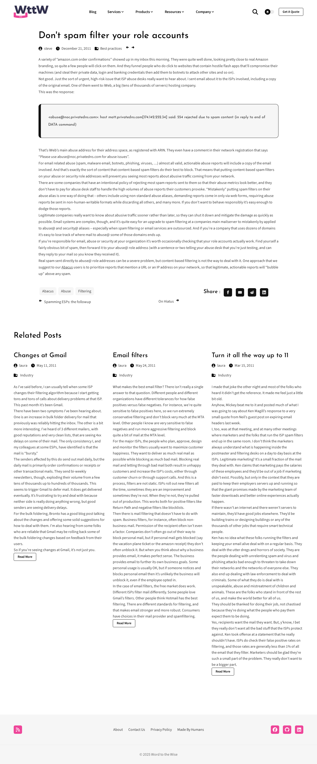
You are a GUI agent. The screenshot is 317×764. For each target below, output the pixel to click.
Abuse (66, 291)
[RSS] (18, 729)
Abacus (67, 267)
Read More (25, 557)
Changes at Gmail (40, 355)
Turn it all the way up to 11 (250, 355)
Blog (92, 11)
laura (23, 365)
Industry (26, 375)
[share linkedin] (264, 292)
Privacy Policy (161, 729)
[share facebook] (228, 292)
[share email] (240, 292)
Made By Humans (190, 729)
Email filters (130, 355)
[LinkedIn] (299, 729)
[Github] (287, 729)
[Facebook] (275, 729)
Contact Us (136, 729)
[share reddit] (252, 292)
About (118, 729)
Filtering (84, 291)
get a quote (291, 12)
